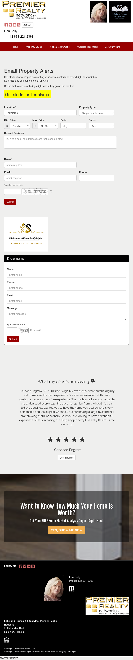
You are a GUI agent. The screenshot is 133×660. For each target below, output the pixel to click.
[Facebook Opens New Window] (6, 24)
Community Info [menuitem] (112, 46)
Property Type (87, 107)
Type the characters (16, 324)
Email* (7, 172)
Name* (8, 159)
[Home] (24, 9)
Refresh (34, 330)
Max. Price (38, 120)
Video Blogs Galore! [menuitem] (60, 46)
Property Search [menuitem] (34, 46)
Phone (83, 172)
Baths (92, 120)
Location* (10, 107)
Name (10, 269)
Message (12, 308)
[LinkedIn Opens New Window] (14, 24)
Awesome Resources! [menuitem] (87, 46)
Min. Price (10, 120)
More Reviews (67, 457)
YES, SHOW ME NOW (66, 530)
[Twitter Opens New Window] (10, 24)
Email (29, 25)
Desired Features (14, 133)
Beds (63, 120)
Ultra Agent (71, 651)
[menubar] (67, 46)
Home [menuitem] (16, 46)
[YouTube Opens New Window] (19, 24)
